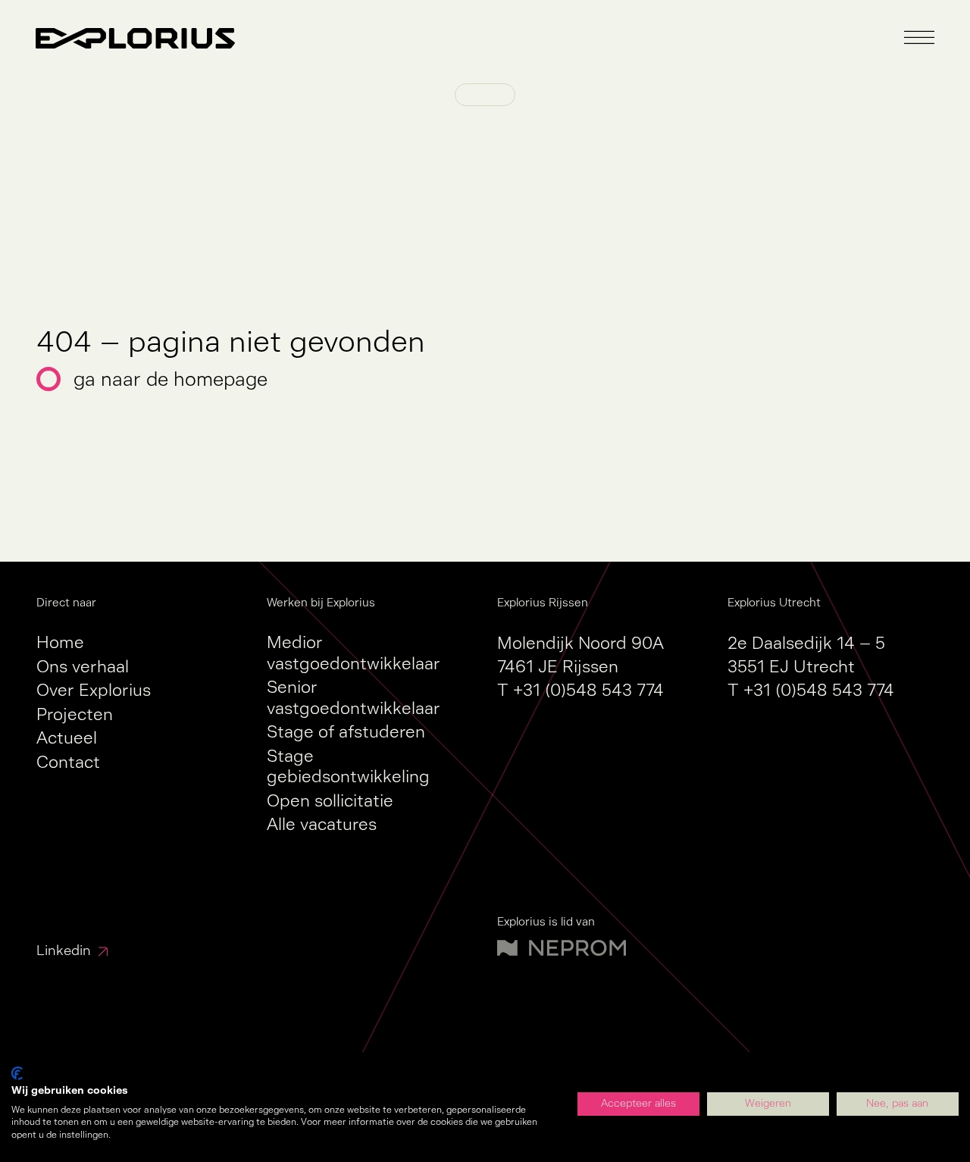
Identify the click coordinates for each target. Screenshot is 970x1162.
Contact (68, 762)
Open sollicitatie (330, 801)
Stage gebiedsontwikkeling (348, 767)
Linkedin (63, 950)
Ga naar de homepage (171, 379)
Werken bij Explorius (321, 602)
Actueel (66, 738)
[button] (919, 38)
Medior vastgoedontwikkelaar (353, 653)
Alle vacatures (322, 824)
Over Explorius (93, 690)
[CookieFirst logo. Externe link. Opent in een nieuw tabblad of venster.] (17, 1073)
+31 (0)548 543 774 (588, 690)
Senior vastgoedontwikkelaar (353, 698)
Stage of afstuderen (346, 732)
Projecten (74, 714)
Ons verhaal (82, 666)
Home (60, 642)
